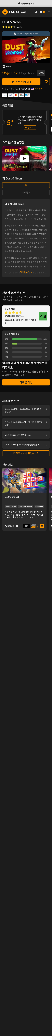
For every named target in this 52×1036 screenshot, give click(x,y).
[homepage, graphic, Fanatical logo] (14, 12)
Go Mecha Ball (12, 496)
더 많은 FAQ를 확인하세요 (26, 453)
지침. (23, 300)
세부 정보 (26, 192)
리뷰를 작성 (26, 382)
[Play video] (24, 158)
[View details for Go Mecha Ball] (24, 480)
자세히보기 (24, 272)
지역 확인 (38, 89)
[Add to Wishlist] (46, 81)
